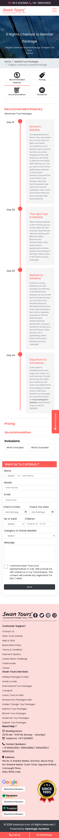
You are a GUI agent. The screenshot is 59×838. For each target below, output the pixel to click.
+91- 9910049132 (41, 3)
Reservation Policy (11, 645)
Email (7, 494)
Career (6, 667)
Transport (7, 690)
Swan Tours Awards (12, 636)
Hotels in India (9, 681)
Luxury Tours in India (12, 695)
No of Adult (10, 519)
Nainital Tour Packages (26, 61)
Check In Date (11, 507)
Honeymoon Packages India (17, 699)
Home (8, 61)
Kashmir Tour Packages (14, 708)
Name (7, 470)
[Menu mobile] (54, 11)
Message (9, 542)
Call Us (16, 835)
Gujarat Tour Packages (14, 722)
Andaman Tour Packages (15, 718)
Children (30, 519)
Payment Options (11, 654)
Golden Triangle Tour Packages (18, 704)
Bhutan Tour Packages (14, 713)
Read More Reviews (13, 789)
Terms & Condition (12, 649)
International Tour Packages (17, 686)
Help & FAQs (8, 640)
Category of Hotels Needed (20, 530)
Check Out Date (39, 507)
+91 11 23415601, (20, 3)
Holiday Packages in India (15, 676)
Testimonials (9, 663)
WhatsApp (45, 835)
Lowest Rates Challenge (14, 658)
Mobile (8, 482)
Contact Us (8, 631)
